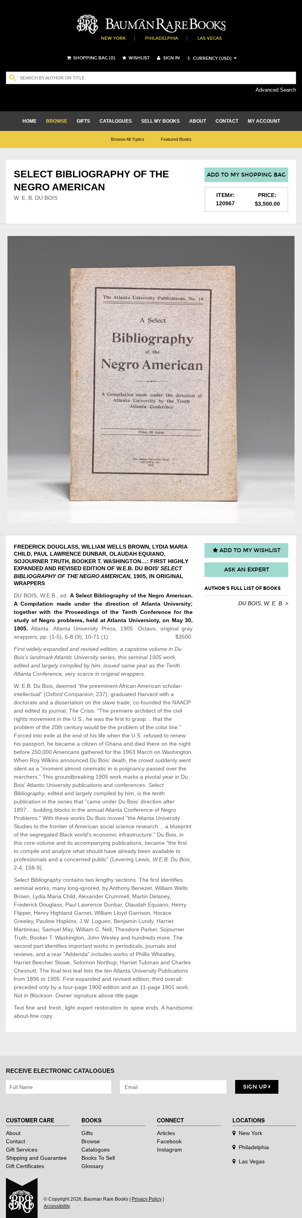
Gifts (87, 1133)
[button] (208, 58)
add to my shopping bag (246, 174)
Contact (15, 1141)
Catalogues (95, 1149)
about (197, 121)
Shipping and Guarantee (36, 1158)
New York (113, 38)
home (29, 121)
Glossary (92, 1166)
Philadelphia (161, 38)
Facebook (169, 1141)
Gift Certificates (25, 1166)
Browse (90, 1141)
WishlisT (138, 58)
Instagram (169, 1149)
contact (226, 121)
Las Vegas (209, 38)
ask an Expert (246, 569)
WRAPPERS (29, 583)
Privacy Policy (147, 1199)
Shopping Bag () (93, 58)
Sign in (171, 58)
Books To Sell (98, 1158)
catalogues (115, 121)
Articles (166, 1133)
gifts (83, 121)
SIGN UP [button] (256, 1086)
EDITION (94, 568)
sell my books (160, 121)
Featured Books (176, 139)
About (13, 1133)
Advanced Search (276, 90)
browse (56, 121)
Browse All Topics (127, 139)
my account (264, 121)
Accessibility (57, 1206)
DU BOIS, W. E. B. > (263, 603)
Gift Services (21, 1149)
